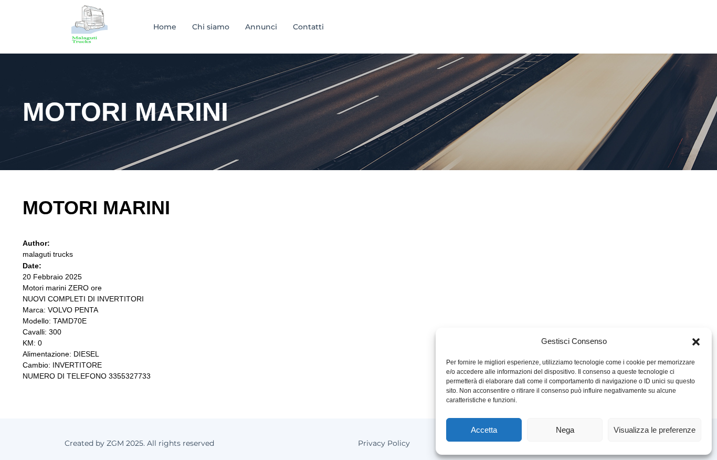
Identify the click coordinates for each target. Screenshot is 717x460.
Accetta (484, 429)
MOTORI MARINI (96, 207)
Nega (565, 429)
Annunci (261, 27)
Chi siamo (210, 27)
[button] (696, 341)
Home (164, 27)
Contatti (308, 27)
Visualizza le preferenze (654, 429)
